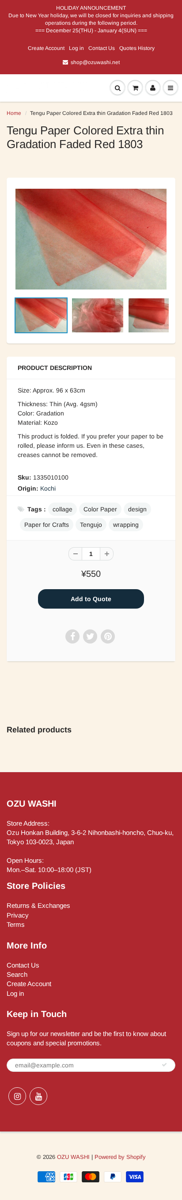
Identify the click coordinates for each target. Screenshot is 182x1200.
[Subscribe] (164, 1065)
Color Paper (100, 509)
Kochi (48, 488)
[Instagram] (17, 1096)
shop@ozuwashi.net (95, 62)
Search (17, 974)
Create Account (46, 48)
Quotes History (137, 48)
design (137, 509)
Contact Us (101, 48)
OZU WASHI (73, 1157)
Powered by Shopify (120, 1157)
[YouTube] (38, 1096)
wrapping (126, 524)
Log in (76, 48)
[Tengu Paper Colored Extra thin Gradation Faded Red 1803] (91, 239)
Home (14, 113)
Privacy (18, 915)
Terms (16, 924)
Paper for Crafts (46, 524)
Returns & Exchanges (38, 905)
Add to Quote (91, 598)
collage (62, 509)
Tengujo (91, 524)
